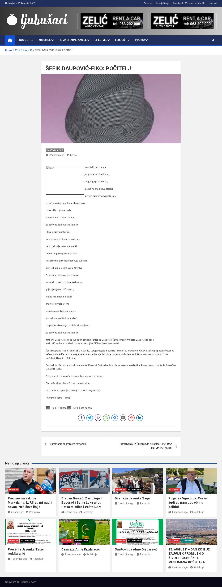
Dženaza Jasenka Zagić (133, 498)
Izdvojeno (187, 541)
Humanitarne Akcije (73, 40)
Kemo (73, 155)
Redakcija (34, 512)
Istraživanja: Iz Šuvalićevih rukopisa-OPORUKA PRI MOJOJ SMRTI (146, 446)
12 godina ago (56, 155)
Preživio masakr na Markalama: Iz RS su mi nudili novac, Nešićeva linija (30, 502)
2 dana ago (17, 512)
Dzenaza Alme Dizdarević (80, 549)
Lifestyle (101, 40)
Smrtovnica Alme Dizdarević (136, 549)
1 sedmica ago (126, 503)
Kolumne (45, 40)
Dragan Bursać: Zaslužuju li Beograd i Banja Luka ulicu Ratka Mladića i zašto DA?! (82, 502)
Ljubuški (121, 40)
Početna (148, 3)
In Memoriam (134, 490)
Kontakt (213, 3)
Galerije (177, 3)
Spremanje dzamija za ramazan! (68, 443)
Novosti (24, 40)
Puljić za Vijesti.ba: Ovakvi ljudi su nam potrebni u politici (188, 502)
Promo (140, 40)
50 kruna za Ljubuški (195, 3)
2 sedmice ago (73, 554)
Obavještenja (162, 3)
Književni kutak (54, 150)
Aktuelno (14, 490)
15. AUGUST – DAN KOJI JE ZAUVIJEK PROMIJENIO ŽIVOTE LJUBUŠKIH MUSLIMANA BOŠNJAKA (189, 555)
